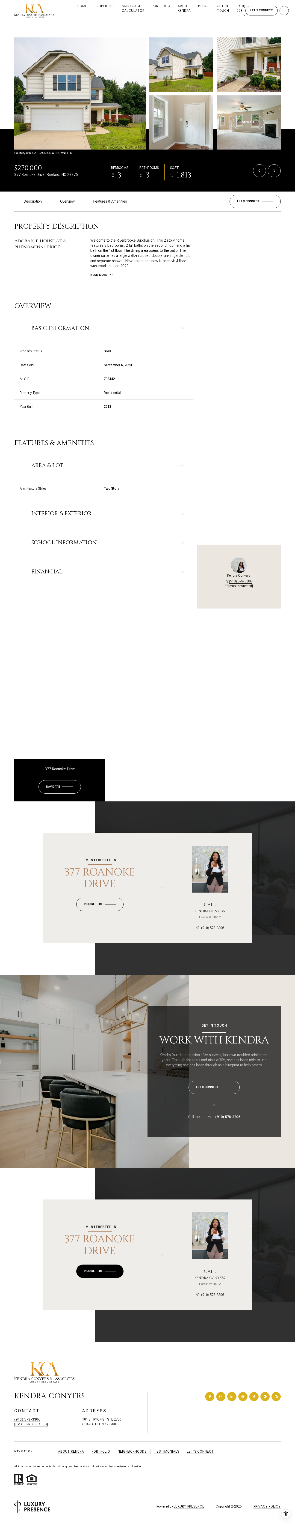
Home (82, 6)
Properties (105, 6)
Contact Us (261, 10)
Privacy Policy (267, 1506)
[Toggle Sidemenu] (284, 10)
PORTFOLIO (161, 6)
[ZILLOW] (276, 1396)
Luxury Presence (189, 1506)
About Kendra (184, 8)
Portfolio (101, 1451)
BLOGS (203, 6)
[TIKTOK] (254, 1396)
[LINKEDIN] (231, 1396)
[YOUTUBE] (243, 1396)
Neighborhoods (132, 1451)
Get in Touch (223, 8)
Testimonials (166, 1451)
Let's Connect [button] (200, 1451)
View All (248, 122)
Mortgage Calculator (133, 8)
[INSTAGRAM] (220, 1396)
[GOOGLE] (265, 1396)
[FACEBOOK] (209, 1396)
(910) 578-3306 (240, 10)
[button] (255, 201)
